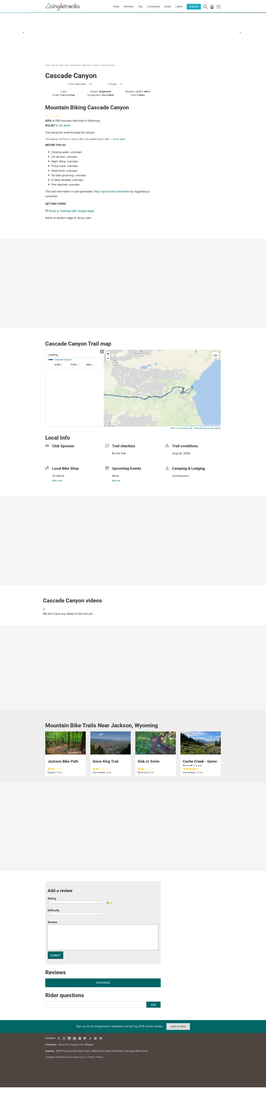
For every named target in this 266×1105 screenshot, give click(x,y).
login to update (179, 458)
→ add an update (117, 138)
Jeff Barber (63, 138)
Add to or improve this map (181, 428)
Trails (116, 6)
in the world (63, 125)
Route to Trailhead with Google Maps (71, 211)
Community (153, 6)
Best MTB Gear (114, 1051)
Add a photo (98, 84)
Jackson (95, 65)
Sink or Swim (148, 761)
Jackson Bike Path (63, 761)
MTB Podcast (63, 1051)
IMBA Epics (98, 1051)
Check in (127, 84)
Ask (153, 1005)
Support (193, 6)
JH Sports (58, 476)
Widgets (89, 1044)
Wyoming (87, 65)
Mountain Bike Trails (60, 65)
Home (47, 65)
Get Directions (78, 84)
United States (75, 65)
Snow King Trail (105, 761)
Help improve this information (112, 191)
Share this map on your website (207, 428)
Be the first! (119, 453)
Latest (178, 6)
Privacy (99, 1056)
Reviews (128, 6)
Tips (140, 6)
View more (57, 480)
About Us (63, 1044)
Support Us (77, 1044)
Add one (116, 480)
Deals (167, 6)
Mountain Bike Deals (136, 1051)
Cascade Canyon (107, 65)
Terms (91, 1056)
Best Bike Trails (81, 1051)
